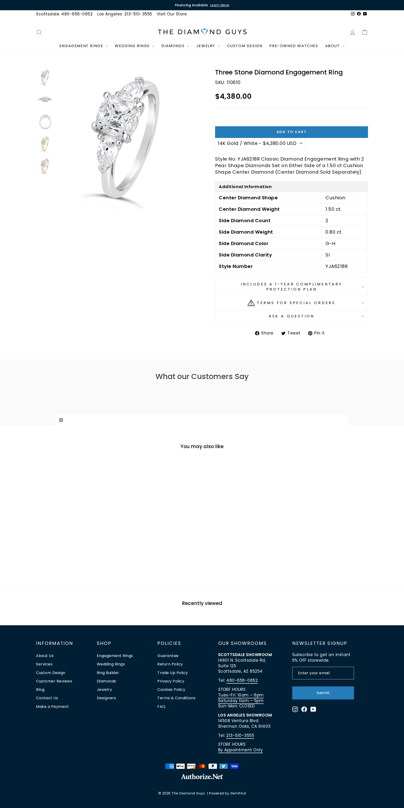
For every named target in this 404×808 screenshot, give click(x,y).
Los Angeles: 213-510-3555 (124, 14)
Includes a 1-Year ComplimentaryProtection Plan (291, 286)
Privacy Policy (170, 681)
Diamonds (173, 46)
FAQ (161, 706)
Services (44, 664)
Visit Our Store (172, 14)
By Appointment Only (240, 750)
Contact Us (47, 698)
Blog (40, 689)
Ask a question (291, 316)
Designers (106, 698)
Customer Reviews (54, 681)
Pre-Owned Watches (293, 46)
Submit (323, 693)
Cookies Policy (171, 689)
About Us (45, 655)
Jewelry (206, 46)
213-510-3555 (240, 735)
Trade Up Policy (172, 672)
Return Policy (170, 664)
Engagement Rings (81, 46)
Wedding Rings (133, 46)
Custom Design (245, 46)
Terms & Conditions (176, 698)
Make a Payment (52, 706)
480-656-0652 (242, 680)
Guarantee (168, 655)
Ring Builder (108, 672)
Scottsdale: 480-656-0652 (64, 14)
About (333, 46)
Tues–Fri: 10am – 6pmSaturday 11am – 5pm (241, 697)
